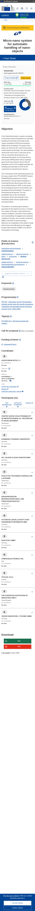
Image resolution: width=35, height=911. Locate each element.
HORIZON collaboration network (14, 392)
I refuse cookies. (17, 908)
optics (3, 256)
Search (27, 8)
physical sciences (22, 254)
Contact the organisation (11, 387)
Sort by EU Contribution (18, 404)
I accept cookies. (17, 903)
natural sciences (7, 254)
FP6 (5, 20)
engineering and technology (11, 248)
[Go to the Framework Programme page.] (17, 33)
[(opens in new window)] (8, 7)
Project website (10, 78)
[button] (22, 8)
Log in (17, 8)
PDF (19, 646)
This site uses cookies (11, 896)
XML (19, 641)
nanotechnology (7, 251)
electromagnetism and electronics (13, 264)
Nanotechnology (9, 289)
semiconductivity (7, 267)
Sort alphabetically (7, 404)
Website (6, 389)
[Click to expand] (32, 413)
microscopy (13, 256)
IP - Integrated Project (8, 344)
